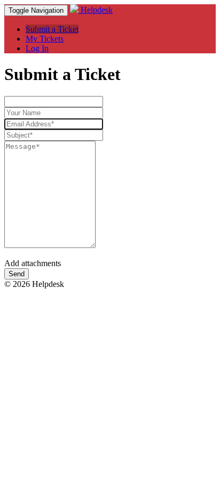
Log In (37, 48)
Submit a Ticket (52, 29)
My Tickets (45, 38)
